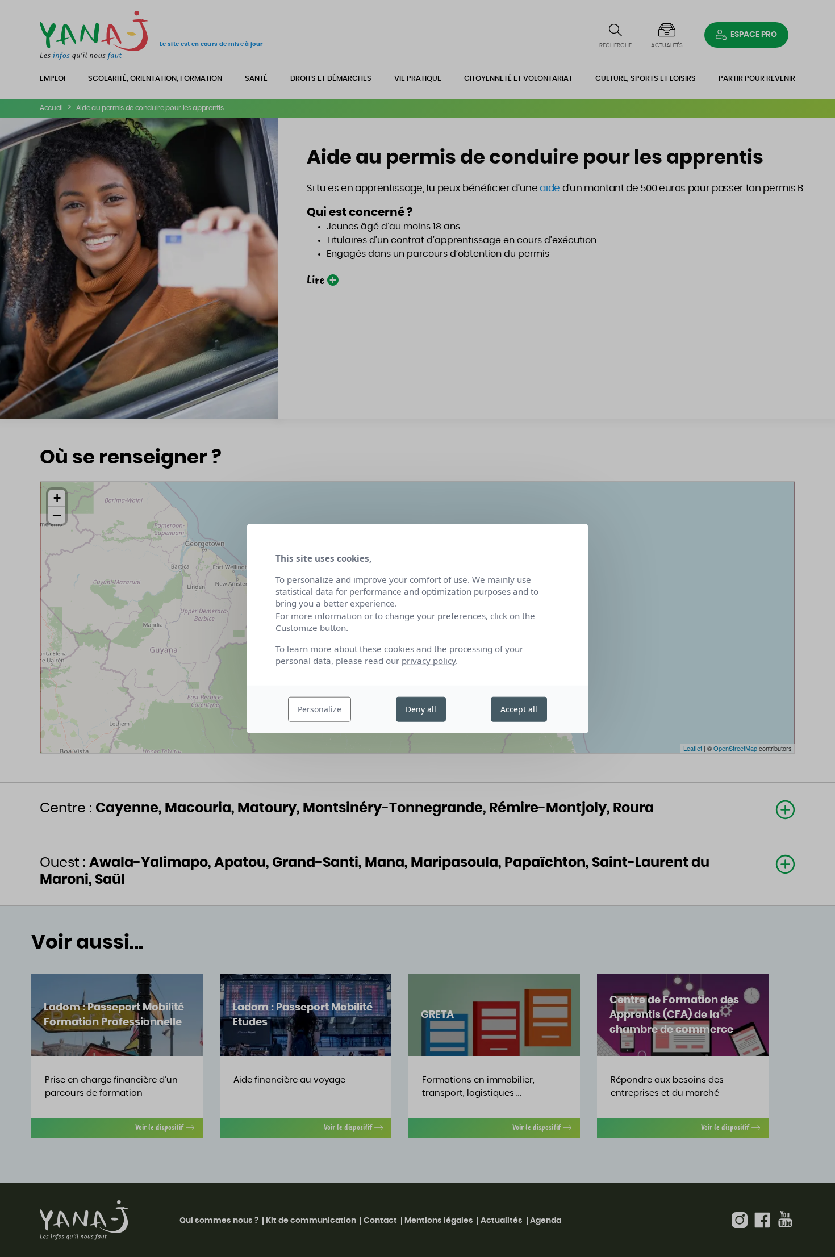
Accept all (518, 709)
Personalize (319, 709)
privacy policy (429, 660)
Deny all (421, 709)
